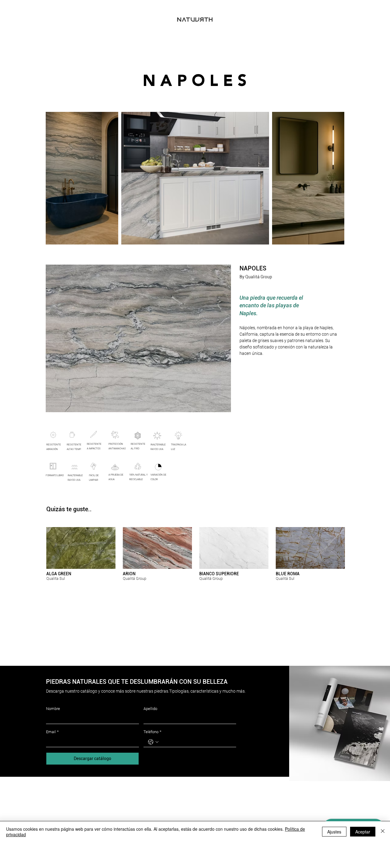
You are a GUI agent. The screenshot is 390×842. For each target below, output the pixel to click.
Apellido (150, 708)
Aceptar (362, 832)
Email (52, 732)
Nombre (53, 708)
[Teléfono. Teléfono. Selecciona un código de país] (153, 742)
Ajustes (334, 832)
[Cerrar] (382, 831)
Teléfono (152, 732)
